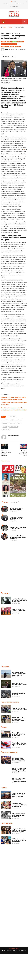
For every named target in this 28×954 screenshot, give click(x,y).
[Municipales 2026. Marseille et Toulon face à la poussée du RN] (6, 760)
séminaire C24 (6, 429)
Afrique (9, 41)
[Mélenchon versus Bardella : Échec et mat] (6, 684)
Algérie (14, 41)
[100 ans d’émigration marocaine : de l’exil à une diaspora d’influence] (6, 815)
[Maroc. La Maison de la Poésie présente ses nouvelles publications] (6, 770)
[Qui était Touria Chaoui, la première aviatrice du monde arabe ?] (6, 600)
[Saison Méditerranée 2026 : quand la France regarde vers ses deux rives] (6, 795)
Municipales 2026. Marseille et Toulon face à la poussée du (18, 759)
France (14, 706)
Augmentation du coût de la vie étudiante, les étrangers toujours (19, 830)
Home (4, 27)
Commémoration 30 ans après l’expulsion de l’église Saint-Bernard (18, 537)
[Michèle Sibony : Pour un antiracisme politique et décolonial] (6, 719)
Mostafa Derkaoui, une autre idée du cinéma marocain (16, 518)
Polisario (5, 426)
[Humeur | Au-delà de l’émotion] (6, 694)
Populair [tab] (14, 502)
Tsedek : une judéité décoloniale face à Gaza (19, 709)
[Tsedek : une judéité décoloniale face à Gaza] (6, 709)
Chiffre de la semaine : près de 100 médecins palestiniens (19, 840)
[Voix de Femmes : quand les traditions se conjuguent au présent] (6, 805)
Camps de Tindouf (17, 420)
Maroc (12, 46)
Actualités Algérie (12, 416)
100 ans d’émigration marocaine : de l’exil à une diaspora (18, 815)
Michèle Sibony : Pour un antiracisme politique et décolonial (19, 719)
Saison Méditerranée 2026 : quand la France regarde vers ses (19, 795)
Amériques (20, 41)
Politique (17, 46)
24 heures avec (15, 776)
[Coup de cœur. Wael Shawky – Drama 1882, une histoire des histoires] (6, 611)
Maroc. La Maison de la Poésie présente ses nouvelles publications (19, 769)
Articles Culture (16, 597)
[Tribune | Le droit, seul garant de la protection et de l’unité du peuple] (6, 744)
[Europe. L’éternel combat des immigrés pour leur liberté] (6, 674)
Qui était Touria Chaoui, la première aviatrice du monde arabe (19, 600)
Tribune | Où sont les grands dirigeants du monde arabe (18, 734)
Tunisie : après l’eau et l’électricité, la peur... (16, 508)
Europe (14, 44)
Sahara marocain (13, 426)
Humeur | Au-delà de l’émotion (18, 694)
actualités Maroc (6, 420)
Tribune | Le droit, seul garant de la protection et (19, 744)
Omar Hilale (12, 423)
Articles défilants (6, 44)
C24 (24, 149)
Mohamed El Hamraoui (11, 49)
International (5, 46)
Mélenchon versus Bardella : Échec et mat (19, 683)
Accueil (10, 27)
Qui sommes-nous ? (14, 948)
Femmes (14, 716)
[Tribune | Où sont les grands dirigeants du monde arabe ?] (6, 734)
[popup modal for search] (24, 21)
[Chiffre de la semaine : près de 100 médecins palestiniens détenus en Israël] (6, 840)
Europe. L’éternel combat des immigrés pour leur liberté (19, 673)
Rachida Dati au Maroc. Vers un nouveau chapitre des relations (19, 780)
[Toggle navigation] (3, 21)
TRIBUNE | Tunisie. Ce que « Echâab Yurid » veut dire (14, 3)
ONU (19, 423)
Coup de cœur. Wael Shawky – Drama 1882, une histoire (19, 610)
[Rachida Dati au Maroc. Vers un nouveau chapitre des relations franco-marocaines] (6, 780)
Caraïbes (5, 423)
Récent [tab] (6, 502)
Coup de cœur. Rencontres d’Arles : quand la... (18, 527)
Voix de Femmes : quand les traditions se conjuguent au (19, 805)
